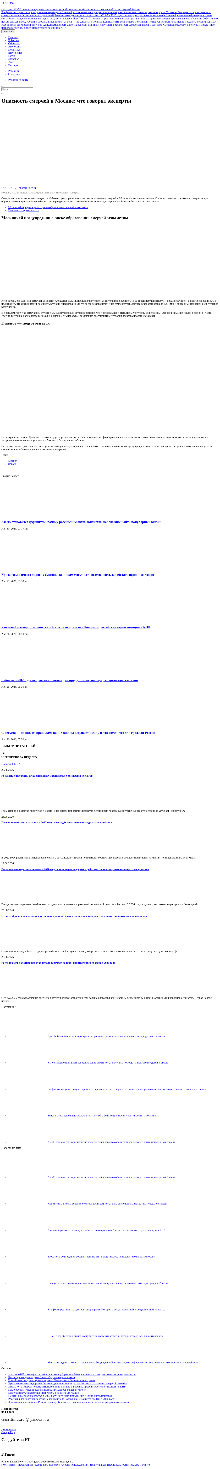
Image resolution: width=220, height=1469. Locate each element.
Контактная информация (17, 1464)
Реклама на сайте (18, 79)
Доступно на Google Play (8, 1431)
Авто (11, 62)
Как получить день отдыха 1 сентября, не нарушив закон (136, 21)
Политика (14, 49)
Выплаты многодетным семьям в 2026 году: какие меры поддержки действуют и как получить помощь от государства (75, 869)
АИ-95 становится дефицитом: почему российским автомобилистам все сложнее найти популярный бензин (70, 9)
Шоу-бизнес (15, 52)
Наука (11, 55)
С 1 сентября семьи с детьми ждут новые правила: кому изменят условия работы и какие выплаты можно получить (74, 916)
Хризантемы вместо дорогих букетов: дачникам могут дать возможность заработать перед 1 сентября (102, 24)
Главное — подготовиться (23, 210)
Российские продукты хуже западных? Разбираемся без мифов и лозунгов (47, 775)
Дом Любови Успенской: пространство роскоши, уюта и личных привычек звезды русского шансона (132, 18)
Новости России (26, 187)
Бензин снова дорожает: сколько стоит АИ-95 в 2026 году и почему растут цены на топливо (108, 15)
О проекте (52, 1464)
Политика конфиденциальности (109, 1464)
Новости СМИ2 (10, 764)
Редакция (13, 70)
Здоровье (13, 58)
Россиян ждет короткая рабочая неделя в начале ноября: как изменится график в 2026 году (58, 962)
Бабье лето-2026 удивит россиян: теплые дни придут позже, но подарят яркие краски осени (69, 680)
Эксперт (13, 65)
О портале (14, 74)
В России (13, 40)
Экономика (14, 46)
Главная (13, 37)
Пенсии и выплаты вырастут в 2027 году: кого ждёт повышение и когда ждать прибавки (56, 822)
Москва (12, 460)
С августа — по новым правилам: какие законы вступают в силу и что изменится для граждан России (78, 732)
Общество (14, 43)
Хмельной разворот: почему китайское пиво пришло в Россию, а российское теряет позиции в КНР (75, 627)
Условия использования (74, 1464)
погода (12, 463)
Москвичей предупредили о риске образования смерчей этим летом (48, 207)
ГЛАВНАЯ (8, 187)
